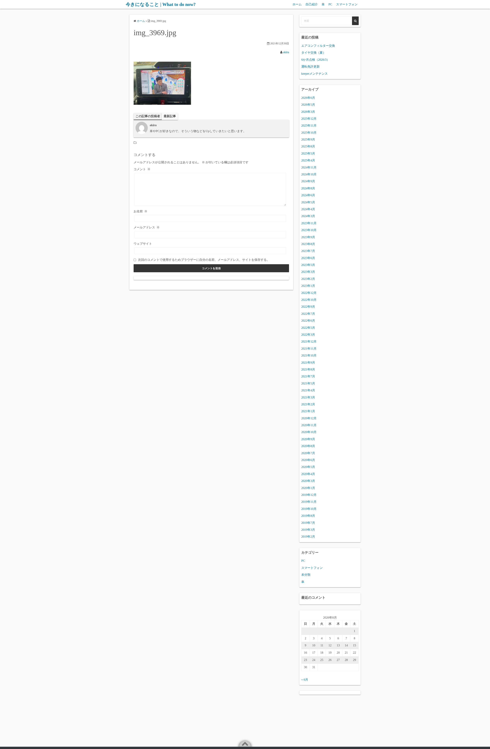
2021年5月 (308, 383)
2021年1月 (308, 411)
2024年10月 (309, 174)
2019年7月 (308, 522)
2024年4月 (308, 209)
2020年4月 (308, 474)
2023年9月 (308, 237)
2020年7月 (308, 453)
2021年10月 (309, 355)
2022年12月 (309, 292)
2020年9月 (308, 439)
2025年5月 (308, 153)
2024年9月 (308, 181)
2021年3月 (308, 397)
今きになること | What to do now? (161, 4)
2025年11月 (309, 125)
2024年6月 (308, 195)
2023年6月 (308, 258)
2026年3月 (308, 111)
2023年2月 (308, 278)
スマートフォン (347, 4)
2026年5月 (308, 104)
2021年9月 (308, 362)
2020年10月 (309, 432)
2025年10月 (309, 132)
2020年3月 (308, 480)
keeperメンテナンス (314, 73)
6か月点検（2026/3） (315, 59)
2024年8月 (308, 188)
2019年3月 (308, 529)
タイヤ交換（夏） (313, 52)
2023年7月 (308, 251)
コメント (142, 169)
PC (330, 4)
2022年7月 (308, 313)
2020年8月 (308, 446)
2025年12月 (309, 118)
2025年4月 (308, 160)
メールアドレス (147, 227)
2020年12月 (309, 418)
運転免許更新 (310, 66)
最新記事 (170, 116)
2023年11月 (309, 223)
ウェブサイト (143, 243)
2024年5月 (308, 202)
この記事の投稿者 (148, 116)
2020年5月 (308, 467)
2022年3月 (308, 334)
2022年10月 (309, 299)
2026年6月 (308, 97)
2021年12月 (309, 341)
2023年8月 (308, 244)
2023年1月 (308, 285)
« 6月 (304, 679)
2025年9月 (308, 139)
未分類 (305, 574)
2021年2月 (308, 404)
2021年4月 (308, 390)
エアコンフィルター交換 (318, 45)
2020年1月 (308, 488)
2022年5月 (308, 327)
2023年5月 (308, 265)
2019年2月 (308, 536)
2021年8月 (308, 369)
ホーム (297, 4)
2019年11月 (309, 501)
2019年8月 (308, 515)
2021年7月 (308, 376)
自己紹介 (311, 4)
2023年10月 (309, 230)
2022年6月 (308, 320)
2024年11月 (309, 167)
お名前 (140, 211)
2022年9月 (308, 306)
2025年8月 (308, 146)
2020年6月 (308, 460)
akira (286, 52)
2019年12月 (309, 494)
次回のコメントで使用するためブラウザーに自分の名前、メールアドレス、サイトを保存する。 (204, 259)
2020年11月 (309, 425)
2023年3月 (308, 271)
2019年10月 (309, 508)
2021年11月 (309, 348)
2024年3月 (308, 216)
